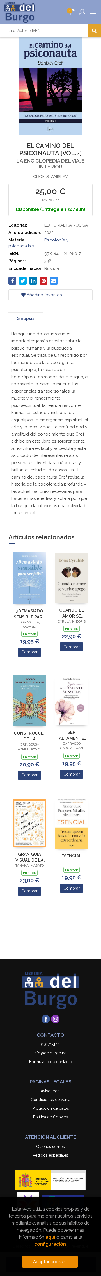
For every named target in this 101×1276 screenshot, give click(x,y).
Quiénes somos (50, 1146)
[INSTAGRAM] (55, 1019)
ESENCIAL (71, 855)
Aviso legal (51, 1091)
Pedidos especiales (50, 1155)
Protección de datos (50, 1108)
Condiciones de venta (50, 1099)
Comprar (29, 652)
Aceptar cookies (49, 1261)
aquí (50, 1237)
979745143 (50, 1044)
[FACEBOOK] (46, 1019)
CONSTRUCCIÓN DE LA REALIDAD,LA (29, 736)
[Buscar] (94, 30)
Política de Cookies (50, 1117)
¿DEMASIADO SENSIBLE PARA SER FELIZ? (29, 614)
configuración (50, 1244)
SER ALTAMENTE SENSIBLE (71, 735)
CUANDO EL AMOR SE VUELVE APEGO (71, 613)
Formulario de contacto (50, 1061)
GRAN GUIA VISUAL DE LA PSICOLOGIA (29, 857)
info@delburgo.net (51, 1053)
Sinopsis (26, 318)
